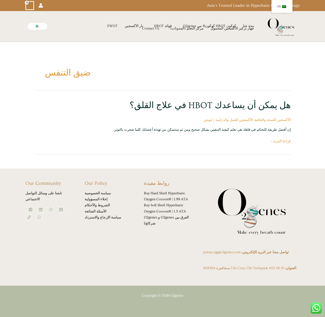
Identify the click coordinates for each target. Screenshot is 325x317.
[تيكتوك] (29, 217)
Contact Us (150, 28)
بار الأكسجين (134, 26)
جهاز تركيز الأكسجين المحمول (232, 28)
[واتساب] (39, 217)
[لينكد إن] (40, 209)
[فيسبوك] (61, 209)
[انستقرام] (51, 209)
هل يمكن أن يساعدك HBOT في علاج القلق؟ (210, 105)
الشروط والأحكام (97, 205)
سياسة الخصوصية (98, 193)
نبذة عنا (248, 26)
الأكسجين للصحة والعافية (272, 120)
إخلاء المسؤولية (96, 199)
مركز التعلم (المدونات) (187, 28)
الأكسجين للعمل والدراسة (234, 120)
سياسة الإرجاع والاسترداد (103, 217)
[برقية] (30, 209)
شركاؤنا (149, 223)
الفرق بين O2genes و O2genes (166, 217)
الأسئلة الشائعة (95, 211)
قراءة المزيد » (281, 141)
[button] (37, 26)
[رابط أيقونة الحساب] (40, 5)
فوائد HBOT (163, 26)
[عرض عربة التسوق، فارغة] (29, 5)
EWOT (112, 26)
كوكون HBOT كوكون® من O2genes (209, 26)
